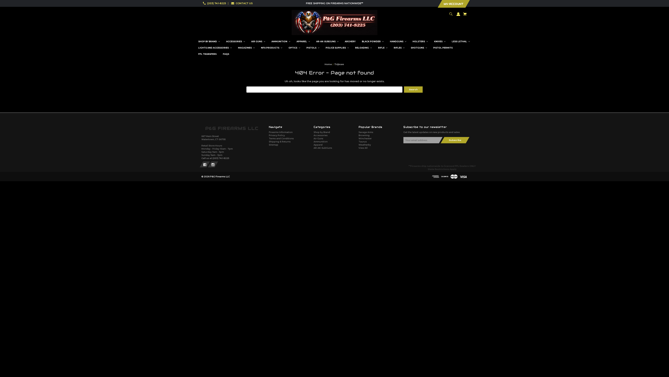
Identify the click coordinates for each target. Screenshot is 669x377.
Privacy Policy (277, 135)
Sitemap (273, 144)
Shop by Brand (322, 132)
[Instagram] (213, 164)
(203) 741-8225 (216, 3)
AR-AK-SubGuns (323, 148)
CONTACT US (244, 3)
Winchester (365, 138)
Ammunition (321, 141)
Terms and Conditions (281, 138)
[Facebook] (205, 164)
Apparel (318, 144)
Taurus (363, 141)
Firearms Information (281, 132)
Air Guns (318, 138)
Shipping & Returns (280, 141)
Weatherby (365, 144)
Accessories (321, 135)
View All (363, 148)
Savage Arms (366, 132)
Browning (364, 135)
